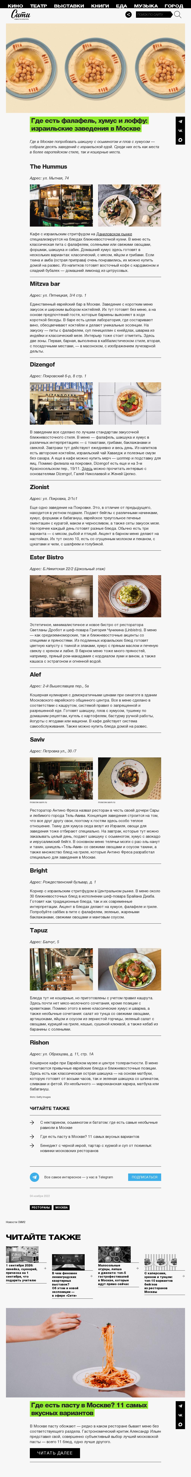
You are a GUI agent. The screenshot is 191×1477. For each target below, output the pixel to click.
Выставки (69, 6)
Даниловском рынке (114, 234)
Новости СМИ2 (15, 1222)
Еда (121, 6)
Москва (61, 1207)
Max (180, 140)
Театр (38, 6)
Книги (100, 6)
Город (174, 6)
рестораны (41, 1207)
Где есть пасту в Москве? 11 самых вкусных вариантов (89, 1137)
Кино (15, 6)
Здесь (87, 469)
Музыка (146, 6)
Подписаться (144, 1177)
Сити (21, 14)
